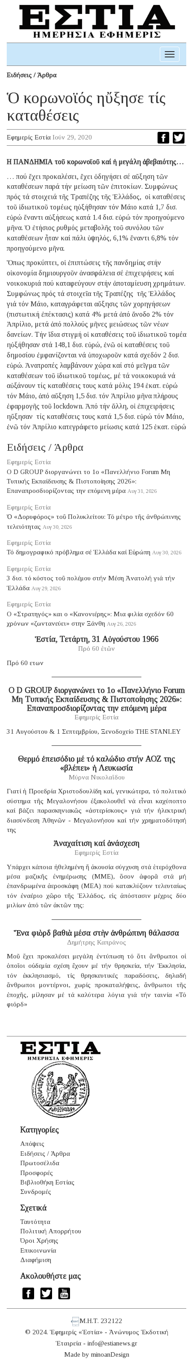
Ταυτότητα (35, 1221)
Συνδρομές (35, 1191)
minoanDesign (110, 1354)
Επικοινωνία (38, 1250)
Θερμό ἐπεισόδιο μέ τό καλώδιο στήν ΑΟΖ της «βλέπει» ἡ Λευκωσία (96, 763)
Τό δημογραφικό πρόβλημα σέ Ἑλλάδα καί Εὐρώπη (78, 552)
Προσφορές (36, 1172)
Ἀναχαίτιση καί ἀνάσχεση (96, 843)
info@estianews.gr (112, 1343)
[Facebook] (163, 138)
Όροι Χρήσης (39, 1240)
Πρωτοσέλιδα (39, 1163)
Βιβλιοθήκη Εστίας (47, 1182)
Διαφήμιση (35, 1259)
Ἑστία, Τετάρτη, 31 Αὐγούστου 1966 (96, 639)
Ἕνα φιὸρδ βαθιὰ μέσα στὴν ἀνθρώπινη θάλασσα (96, 932)
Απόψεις (32, 1143)
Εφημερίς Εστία (29, 137)
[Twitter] (178, 138)
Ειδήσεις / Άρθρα (32, 74)
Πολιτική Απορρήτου (50, 1231)
